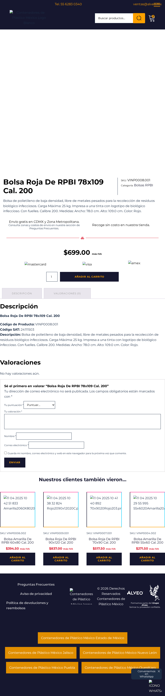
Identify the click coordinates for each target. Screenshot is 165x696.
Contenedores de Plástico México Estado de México (82, 638)
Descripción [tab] (22, 293)
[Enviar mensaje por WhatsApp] (155, 686)
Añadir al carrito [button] (18, 559)
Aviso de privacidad (36, 594)
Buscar (139, 18)
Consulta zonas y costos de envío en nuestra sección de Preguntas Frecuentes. (44, 227)
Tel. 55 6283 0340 (68, 4)
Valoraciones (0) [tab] (67, 293)
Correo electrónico (16, 445)
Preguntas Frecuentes (36, 584)
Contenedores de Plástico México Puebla (42, 668)
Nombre (10, 436)
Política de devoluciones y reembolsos (27, 605)
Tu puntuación (14, 405)
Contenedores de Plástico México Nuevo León (120, 653)
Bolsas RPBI (143, 185)
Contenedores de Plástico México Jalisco (40, 653)
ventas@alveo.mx (147, 4)
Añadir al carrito (89, 276)
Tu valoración (13, 411)
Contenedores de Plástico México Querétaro (120, 668)
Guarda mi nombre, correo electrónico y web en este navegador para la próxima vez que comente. (67, 453)
